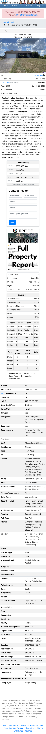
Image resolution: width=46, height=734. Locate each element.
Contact (29, 5)
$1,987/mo (38, 75)
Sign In (40, 5)
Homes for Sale (8, 22)
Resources (17, 5)
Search (5, 5)
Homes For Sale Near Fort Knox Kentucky (20, 725)
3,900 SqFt (5, 82)
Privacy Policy (31, 728)
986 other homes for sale (27, 15)
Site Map (28, 731)
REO (2, 393)
